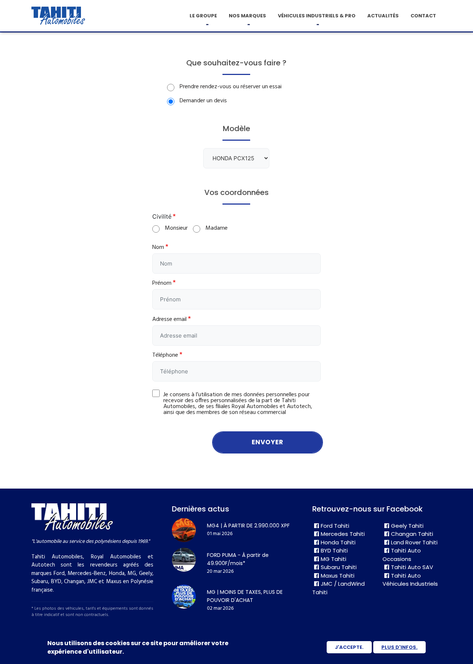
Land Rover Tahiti (414, 542)
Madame (216, 228)
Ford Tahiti (335, 526)
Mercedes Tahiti (343, 534)
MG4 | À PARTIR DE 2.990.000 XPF (248, 525)
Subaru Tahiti (339, 567)
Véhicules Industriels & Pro (316, 15)
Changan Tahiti (412, 534)
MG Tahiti (333, 559)
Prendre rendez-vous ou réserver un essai (231, 87)
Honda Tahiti (338, 542)
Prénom (161, 283)
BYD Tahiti (334, 550)
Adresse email (169, 319)
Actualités (383, 15)
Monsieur (176, 228)
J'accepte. (349, 647)
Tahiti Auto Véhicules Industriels (410, 580)
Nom (158, 247)
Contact (423, 15)
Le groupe (203, 15)
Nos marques (247, 15)
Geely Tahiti (407, 526)
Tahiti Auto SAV (412, 567)
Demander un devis (203, 101)
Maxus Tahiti (337, 575)
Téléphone (165, 355)
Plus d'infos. (399, 647)
